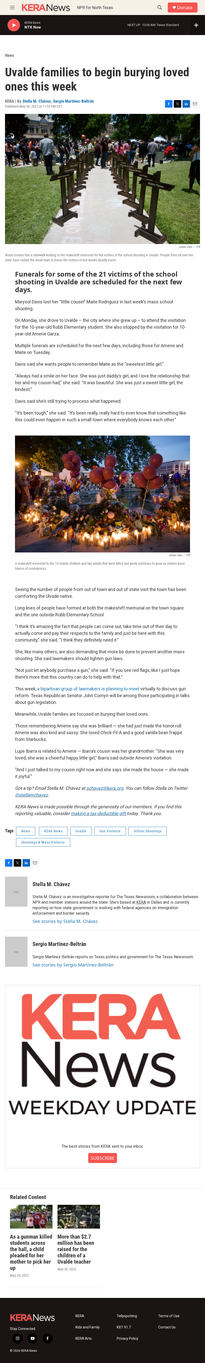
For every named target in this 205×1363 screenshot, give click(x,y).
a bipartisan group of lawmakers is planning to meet (88, 688)
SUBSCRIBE (102, 1158)
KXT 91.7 (124, 1327)
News (9, 55)
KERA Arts (84, 1338)
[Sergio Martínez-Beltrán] (16, 952)
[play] (14, 25)
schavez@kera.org (104, 788)
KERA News (53, 831)
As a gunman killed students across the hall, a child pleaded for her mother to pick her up (31, 1252)
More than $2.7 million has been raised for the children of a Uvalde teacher (76, 1249)
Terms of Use (169, 1316)
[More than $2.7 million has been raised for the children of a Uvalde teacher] (79, 1217)
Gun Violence (110, 831)
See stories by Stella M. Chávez (65, 921)
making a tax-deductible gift (99, 813)
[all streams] (197, 25)
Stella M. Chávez (36, 101)
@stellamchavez (31, 795)
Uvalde (81, 831)
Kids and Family (88, 1327)
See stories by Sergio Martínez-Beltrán (73, 965)
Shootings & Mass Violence (43, 842)
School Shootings (148, 831)
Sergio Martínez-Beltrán (73, 101)
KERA (141, 902)
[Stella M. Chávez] (16, 892)
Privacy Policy (127, 1338)
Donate (184, 7)
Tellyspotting (127, 1316)
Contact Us (167, 1327)
